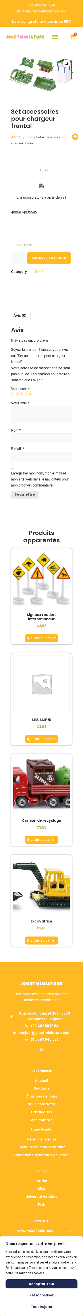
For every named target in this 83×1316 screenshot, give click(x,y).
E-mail (17, 449)
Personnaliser (41, 1295)
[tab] (20, 316)
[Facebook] (42, 1050)
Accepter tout (41, 1284)
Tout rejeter (41, 1306)
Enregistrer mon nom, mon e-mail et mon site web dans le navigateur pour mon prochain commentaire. (40, 479)
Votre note (20, 389)
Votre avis (20, 403)
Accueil (16, 137)
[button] (55, 37)
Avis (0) (20, 315)
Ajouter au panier (49, 258)
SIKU (29, 137)
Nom (16, 430)
